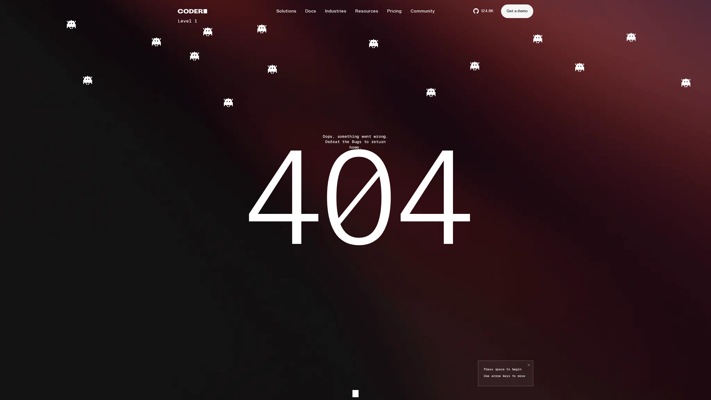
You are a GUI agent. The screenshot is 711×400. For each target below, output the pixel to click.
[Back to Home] (192, 11)
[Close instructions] (529, 365)
